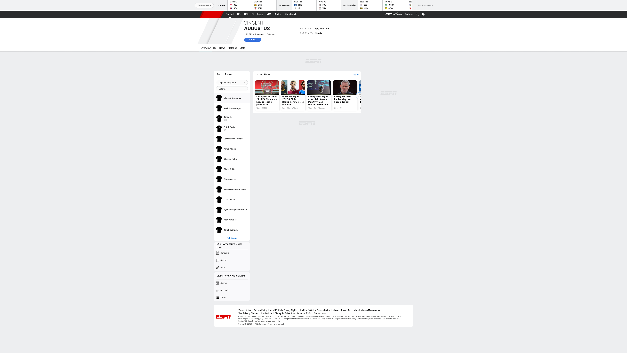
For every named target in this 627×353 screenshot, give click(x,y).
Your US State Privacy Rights (283, 310)
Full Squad (232, 238)
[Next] (414, 5)
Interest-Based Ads (342, 310)
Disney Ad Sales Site (285, 313)
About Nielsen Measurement (367, 310)
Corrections (320, 313)
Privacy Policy (260, 310)
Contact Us (266, 313)
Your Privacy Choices (248, 313)
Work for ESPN (304, 313)
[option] (267, 95)
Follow (252, 39)
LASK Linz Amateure (254, 34)
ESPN (211, 14)
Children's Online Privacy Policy (315, 310)
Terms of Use (244, 310)
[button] (417, 14)
